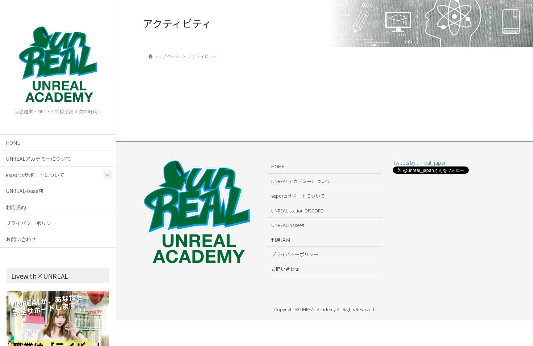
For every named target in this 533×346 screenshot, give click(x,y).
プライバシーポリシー (31, 223)
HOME (13, 142)
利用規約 (16, 207)
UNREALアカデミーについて (38, 158)
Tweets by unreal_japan (420, 162)
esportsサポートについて (35, 174)
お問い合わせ (21, 239)
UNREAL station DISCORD (297, 210)
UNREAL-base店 (25, 190)
